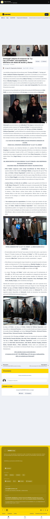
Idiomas (3, 513)
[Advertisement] (25, 28)
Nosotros (11, 474)
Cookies (15, 513)
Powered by (41, 513)
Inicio (6, 474)
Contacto (18, 474)
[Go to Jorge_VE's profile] (3, 68)
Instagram (30, 481)
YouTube (21, 481)
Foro (23, 474)
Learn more (2, 2)
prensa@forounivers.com (11, 488)
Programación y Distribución (16, 68)
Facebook (9, 468)
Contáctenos (10, 513)
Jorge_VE (8, 68)
